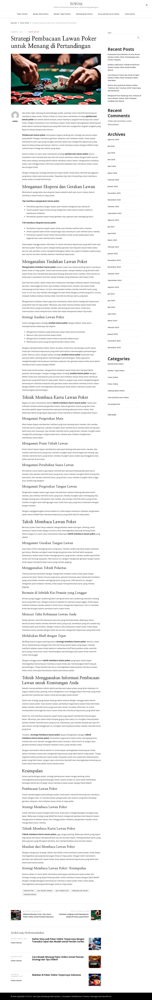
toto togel (112, 414)
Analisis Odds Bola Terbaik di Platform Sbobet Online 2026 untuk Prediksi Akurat (123, 67)
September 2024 (114, 280)
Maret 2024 (112, 320)
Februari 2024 (113, 327)
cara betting (29, 890)
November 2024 (114, 267)
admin (15, 121)
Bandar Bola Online (41, 14)
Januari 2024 (113, 334)
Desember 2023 (114, 341)
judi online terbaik (44, 890)
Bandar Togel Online (62, 14)
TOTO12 (76, 4)
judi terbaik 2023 (62, 890)
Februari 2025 (113, 247)
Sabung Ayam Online (84, 14)
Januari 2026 (113, 186)
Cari (109, 32)
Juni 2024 (111, 300)
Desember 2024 (114, 260)
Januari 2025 (113, 253)
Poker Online (22, 14)
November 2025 (114, 200)
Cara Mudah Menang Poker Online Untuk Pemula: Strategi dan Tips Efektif (58, 958)
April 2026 (112, 166)
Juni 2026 (111, 153)
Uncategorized (114, 404)
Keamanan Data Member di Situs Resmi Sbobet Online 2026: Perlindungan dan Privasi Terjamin (124, 57)
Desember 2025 (114, 193)
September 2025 (114, 213)
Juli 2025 (111, 227)
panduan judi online (80, 890)
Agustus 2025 (113, 220)
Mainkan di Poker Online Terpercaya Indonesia (56, 974)
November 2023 (114, 347)
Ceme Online (130, 14)
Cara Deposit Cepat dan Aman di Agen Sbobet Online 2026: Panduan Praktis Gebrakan (123, 77)
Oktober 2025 (113, 206)
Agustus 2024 (113, 287)
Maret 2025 (112, 240)
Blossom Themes (82, 996)
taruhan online (30, 894)
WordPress (106, 996)
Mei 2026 (111, 159)
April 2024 (112, 314)
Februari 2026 (113, 180)
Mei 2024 (111, 307)
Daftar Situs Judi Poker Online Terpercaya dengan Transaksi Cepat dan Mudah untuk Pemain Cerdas (58, 940)
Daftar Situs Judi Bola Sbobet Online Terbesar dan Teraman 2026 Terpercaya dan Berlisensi (124, 88)
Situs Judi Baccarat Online (108, 14)
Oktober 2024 (113, 273)
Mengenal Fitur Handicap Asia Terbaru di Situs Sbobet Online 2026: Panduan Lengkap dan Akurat (124, 98)
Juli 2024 (111, 294)
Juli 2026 (111, 146)
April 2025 (112, 233)
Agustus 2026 (113, 139)
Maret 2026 (112, 173)
